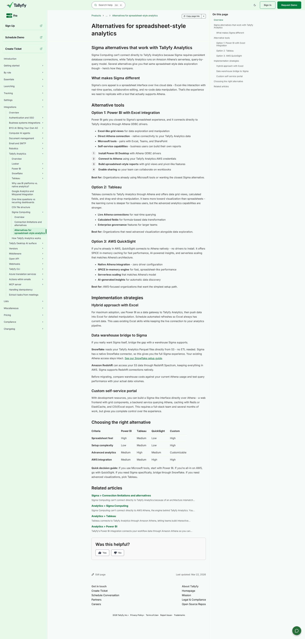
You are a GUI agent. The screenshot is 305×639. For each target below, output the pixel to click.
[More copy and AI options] (203, 16)
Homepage (188, 590)
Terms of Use (152, 615)
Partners (96, 599)
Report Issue (165, 615)
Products (96, 15)
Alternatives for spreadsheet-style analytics (135, 15)
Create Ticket (100, 590)
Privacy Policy (136, 615)
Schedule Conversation (105, 595)
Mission (186, 595)
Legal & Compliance (194, 599)
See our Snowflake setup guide (143, 358)
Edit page (100, 574)
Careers (96, 604)
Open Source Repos (194, 604)
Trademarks (179, 615)
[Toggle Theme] (255, 5)
